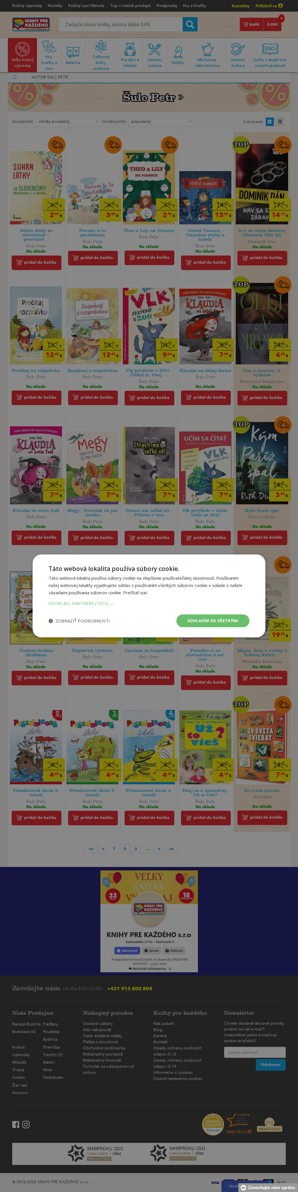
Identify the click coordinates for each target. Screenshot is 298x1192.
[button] (149, 603)
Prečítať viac (135, 592)
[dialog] (149, 595)
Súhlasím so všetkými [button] (212, 620)
